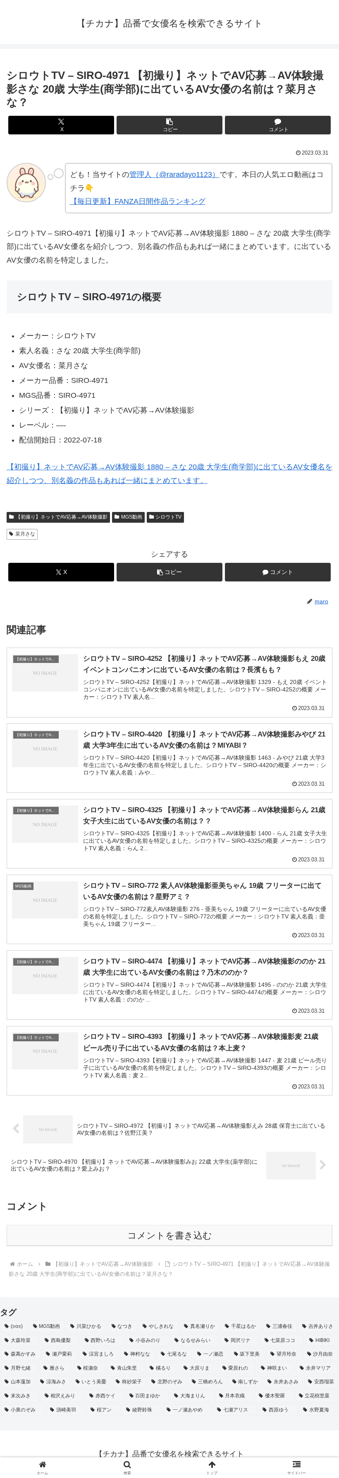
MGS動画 (131, 517)
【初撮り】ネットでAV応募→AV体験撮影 (61, 517)
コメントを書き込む (169, 1235)
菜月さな (25, 534)
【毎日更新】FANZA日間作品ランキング (137, 201)
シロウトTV (168, 517)
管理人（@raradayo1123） (174, 174)
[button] (169, 125)
